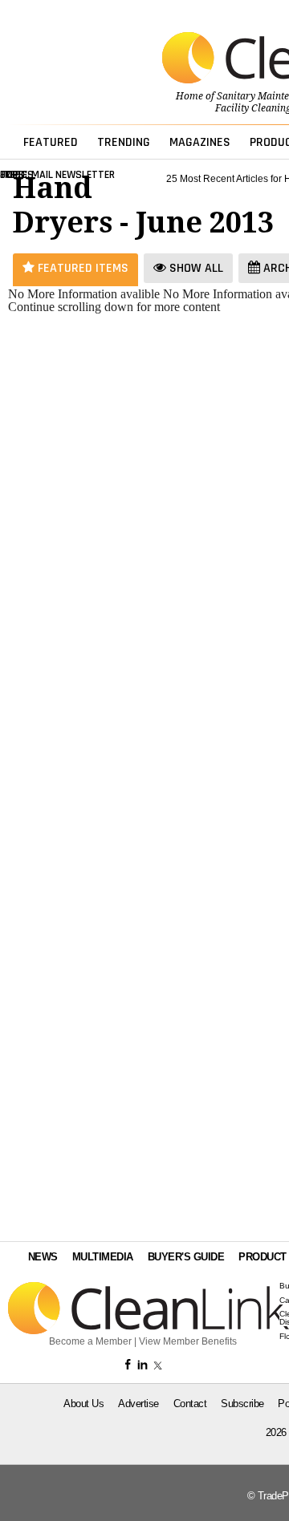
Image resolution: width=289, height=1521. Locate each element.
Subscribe (242, 1404)
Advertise (138, 1404)
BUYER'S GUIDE (186, 1257)
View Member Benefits (188, 1341)
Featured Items (81, 268)
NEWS (43, 1257)
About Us (83, 1404)
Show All (194, 268)
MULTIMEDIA (102, 1257)
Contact (190, 1404)
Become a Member (90, 1341)
